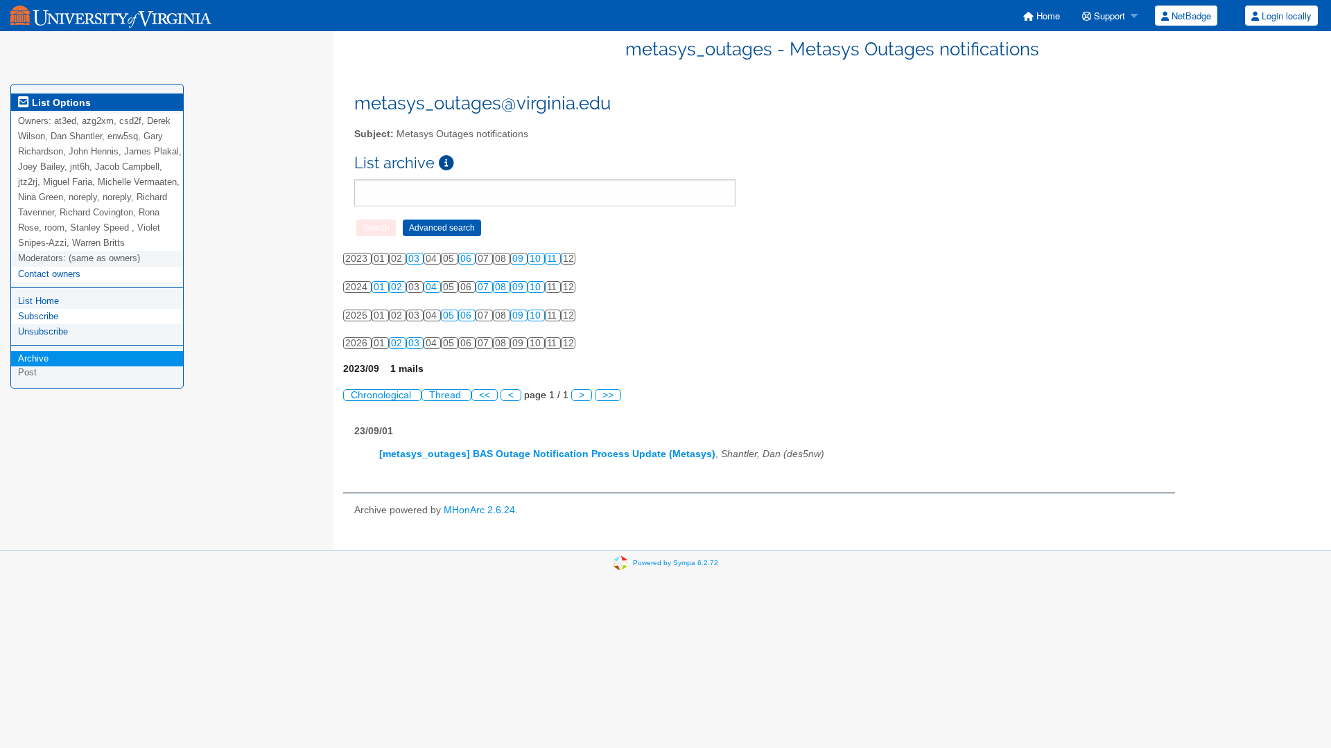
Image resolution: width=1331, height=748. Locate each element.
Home (1047, 15)
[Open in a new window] (446, 163)
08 (502, 287)
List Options (60, 102)
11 (553, 258)
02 (398, 287)
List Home (38, 301)
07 (484, 287)
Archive (33, 358)
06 (467, 258)
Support (1108, 15)
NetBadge (1190, 15)
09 (519, 258)
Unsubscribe (43, 331)
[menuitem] (1041, 15)
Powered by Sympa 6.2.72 (675, 562)
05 (450, 315)
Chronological (382, 395)
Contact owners (49, 274)
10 (536, 258)
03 (415, 258)
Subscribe (38, 316)
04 (433, 287)
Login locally (1285, 15)
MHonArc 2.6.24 (479, 510)
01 (381, 287)
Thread (446, 395)
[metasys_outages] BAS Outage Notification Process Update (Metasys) (547, 454)
